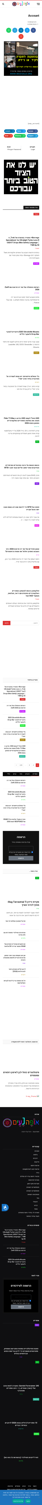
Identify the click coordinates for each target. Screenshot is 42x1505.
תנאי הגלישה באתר (20, 855)
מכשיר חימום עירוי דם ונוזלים (29, 1176)
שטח (37, 484)
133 (21, 765)
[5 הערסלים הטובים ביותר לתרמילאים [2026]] (33, 972)
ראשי (35, 1486)
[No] (39, 1497)
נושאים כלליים (32, 1489)
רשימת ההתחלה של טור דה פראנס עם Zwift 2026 (22, 288)
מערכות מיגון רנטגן (33, 1184)
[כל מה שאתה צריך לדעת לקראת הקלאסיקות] (33, 983)
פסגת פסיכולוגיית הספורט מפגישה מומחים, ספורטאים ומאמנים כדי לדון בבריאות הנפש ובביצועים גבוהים (21, 1351)
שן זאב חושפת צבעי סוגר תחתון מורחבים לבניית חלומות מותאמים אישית (14, 957)
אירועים (36, 395)
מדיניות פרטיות (18, 1501)
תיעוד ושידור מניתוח (32, 1216)
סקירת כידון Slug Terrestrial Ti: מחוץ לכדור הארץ (23, 903)
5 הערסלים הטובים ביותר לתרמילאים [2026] (17, 970)
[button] (33, 30)
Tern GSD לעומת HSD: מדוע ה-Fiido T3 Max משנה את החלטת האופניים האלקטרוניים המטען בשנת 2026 (21, 421)
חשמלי (36, 214)
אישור (28, 1501)
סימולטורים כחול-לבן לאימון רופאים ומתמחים (21, 1074)
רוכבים (36, 353)
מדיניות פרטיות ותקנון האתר (16, 1489)
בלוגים (36, 308)
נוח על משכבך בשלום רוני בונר (15, 921)
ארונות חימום (35, 1165)
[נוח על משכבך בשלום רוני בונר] (33, 924)
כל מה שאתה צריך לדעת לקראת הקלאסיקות (14, 982)
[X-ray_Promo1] (32, 1096)
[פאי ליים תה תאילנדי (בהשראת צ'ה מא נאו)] (21, 1444)
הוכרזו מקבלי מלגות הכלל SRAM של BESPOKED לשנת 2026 (14, 820)
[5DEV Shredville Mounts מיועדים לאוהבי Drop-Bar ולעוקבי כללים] (21, 318)
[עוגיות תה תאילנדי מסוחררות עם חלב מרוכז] (33, 935)
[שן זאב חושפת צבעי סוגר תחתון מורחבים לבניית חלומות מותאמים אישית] (33, 958)
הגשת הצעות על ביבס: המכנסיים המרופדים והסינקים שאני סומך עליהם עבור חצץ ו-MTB (21, 466)
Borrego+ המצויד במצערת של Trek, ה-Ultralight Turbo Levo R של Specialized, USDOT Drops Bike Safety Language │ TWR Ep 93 (22, 241)
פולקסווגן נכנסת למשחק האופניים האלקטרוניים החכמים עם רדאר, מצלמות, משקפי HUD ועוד (23, 593)
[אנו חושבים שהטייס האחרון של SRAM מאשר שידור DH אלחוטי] (33, 947)
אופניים (36, 263)
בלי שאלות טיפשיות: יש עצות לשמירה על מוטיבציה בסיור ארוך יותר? (22, 377)
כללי (8, 774)
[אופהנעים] (21, 4)
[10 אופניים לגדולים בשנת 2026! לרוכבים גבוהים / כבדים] (21, 1409)
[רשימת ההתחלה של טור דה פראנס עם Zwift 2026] (21, 273)
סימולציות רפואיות (33, 1194)
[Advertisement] (21, 100)
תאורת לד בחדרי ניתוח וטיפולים (28, 1213)
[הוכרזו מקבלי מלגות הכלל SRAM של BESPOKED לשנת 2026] (33, 822)
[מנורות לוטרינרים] (21, 194)
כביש (36, 525)
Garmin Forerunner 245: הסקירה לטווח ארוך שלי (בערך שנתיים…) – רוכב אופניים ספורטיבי (21, 1388)
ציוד (37, 442)
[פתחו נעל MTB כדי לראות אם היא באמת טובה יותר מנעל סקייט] (21, 493)
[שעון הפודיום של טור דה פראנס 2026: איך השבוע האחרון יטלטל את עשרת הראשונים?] (21, 535)
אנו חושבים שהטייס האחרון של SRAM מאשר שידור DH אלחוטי (14, 945)
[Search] (3, 4)
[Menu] (38, 4)
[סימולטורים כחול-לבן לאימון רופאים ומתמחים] (21, 1058)
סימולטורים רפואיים (32, 1187)
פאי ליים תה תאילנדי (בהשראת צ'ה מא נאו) (21, 1457)
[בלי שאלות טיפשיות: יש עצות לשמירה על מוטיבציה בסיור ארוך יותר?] (21, 362)
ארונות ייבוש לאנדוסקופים (31, 1169)
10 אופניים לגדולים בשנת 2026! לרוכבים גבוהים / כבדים (21, 1424)
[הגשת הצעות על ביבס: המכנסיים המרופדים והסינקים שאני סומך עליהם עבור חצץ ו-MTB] (21, 451)
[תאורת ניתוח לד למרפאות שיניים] (21, 75)
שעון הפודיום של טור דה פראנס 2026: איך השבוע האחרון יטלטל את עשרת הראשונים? (22, 550)
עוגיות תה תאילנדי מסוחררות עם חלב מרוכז (14, 933)
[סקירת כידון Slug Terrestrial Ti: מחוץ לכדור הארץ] (21, 888)
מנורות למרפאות (33, 1180)
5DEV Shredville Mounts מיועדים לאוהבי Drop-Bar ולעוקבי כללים (22, 333)
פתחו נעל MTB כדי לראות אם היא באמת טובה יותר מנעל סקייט (21, 508)
